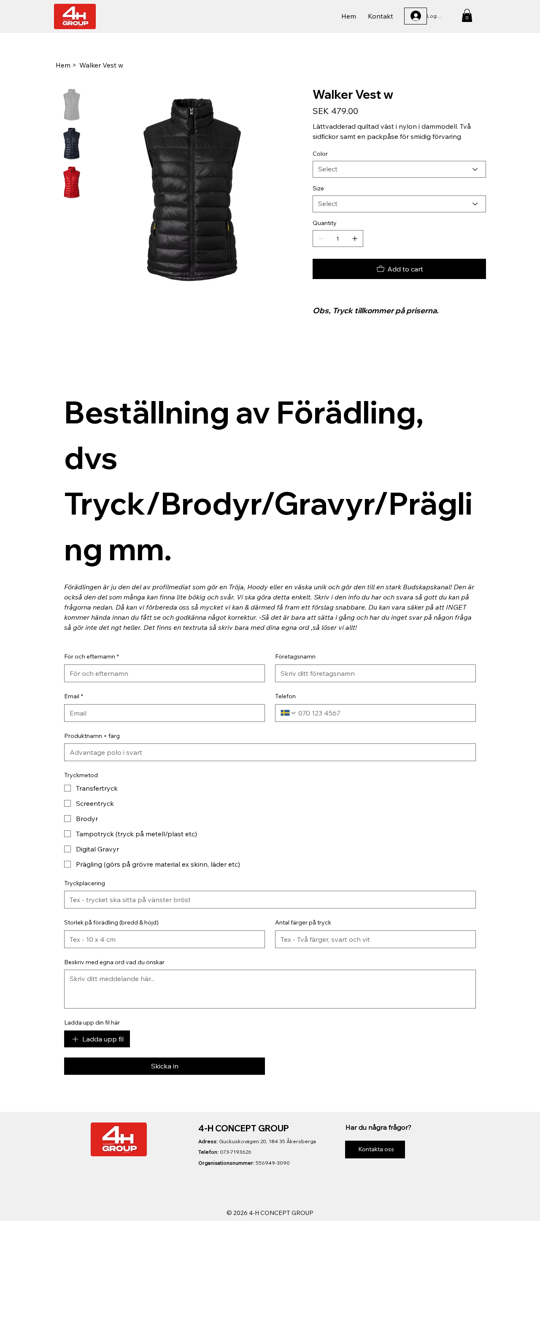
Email (73, 696)
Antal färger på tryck (303, 922)
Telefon (285, 696)
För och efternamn (91, 656)
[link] (467, 15)
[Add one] (354, 238)
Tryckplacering (84, 883)
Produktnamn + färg (92, 736)
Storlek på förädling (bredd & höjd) (111, 922)
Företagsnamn (295, 656)
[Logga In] (416, 16)
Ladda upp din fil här (92, 1022)
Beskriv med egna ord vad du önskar (114, 962)
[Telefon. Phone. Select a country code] (289, 713)
